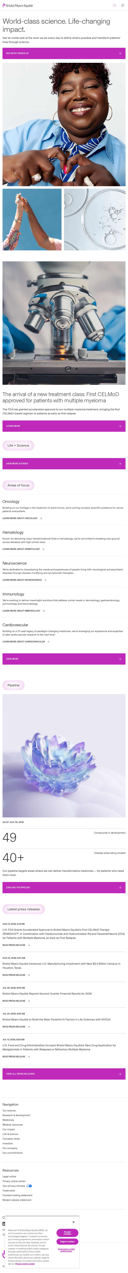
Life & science (10, 1134)
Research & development (16, 1115)
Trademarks (8, 1190)
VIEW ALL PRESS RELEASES (20, 1074)
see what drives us (17, 53)
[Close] (73, 1222)
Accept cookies (67, 1233)
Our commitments (12, 1152)
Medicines (8, 1119)
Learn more (13, 426)
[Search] (114, 5)
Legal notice (9, 1176)
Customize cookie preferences (66, 1250)
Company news (11, 1138)
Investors (7, 1143)
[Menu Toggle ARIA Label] (123, 5)
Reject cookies (67, 1241)
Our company (9, 1148)
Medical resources (12, 1124)
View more (12, 659)
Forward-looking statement (17, 1195)
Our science (9, 1110)
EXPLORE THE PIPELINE (18, 887)
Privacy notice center (13, 1181)
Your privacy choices (13, 1185)
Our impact (8, 1129)
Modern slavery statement (16, 1199)
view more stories (17, 463)
